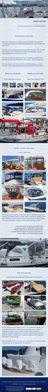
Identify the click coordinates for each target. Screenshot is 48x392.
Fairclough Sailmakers (20, 341)
